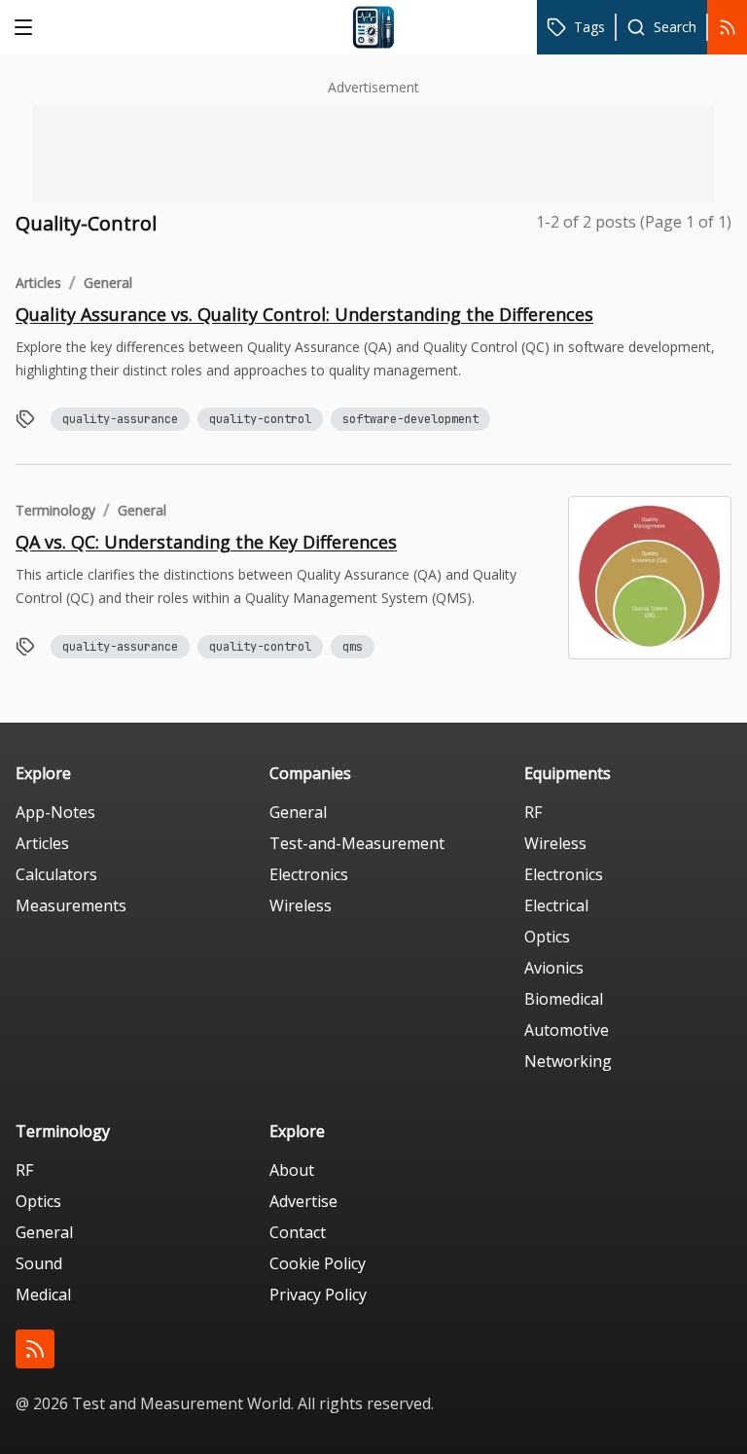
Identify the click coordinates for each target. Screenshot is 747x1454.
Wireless (300, 905)
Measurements (71, 905)
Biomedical (563, 999)
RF (533, 812)
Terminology (55, 510)
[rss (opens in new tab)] (35, 1349)
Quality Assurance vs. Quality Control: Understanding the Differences (304, 314)
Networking (568, 1061)
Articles (38, 282)
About (291, 1170)
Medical (43, 1294)
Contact (297, 1232)
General (108, 282)
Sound (39, 1263)
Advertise (303, 1201)
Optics (547, 936)
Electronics (308, 874)
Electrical (556, 905)
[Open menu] (23, 27)
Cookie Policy (317, 1263)
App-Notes (55, 812)
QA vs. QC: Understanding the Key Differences (206, 541)
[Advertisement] (373, 153)
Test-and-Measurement (357, 843)
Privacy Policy (318, 1294)
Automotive (566, 1030)
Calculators (56, 874)
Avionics (554, 967)
